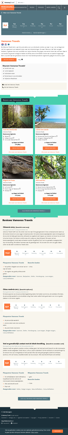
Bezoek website (9, 60)
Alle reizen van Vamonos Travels (18, 152)
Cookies (58, 418)
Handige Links (12, 418)
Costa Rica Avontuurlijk (10, 130)
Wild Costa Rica (40, 180)
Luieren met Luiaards (42, 130)
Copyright (33, 418)
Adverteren (4, 418)
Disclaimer (51, 418)
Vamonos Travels (10, 41)
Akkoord (57, 431)
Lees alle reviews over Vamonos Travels (34, 399)
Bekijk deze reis (18, 148)
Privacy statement (42, 418)
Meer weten (34, 432)
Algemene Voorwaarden (23, 418)
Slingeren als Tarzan (9, 180)
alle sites (20, 3)
